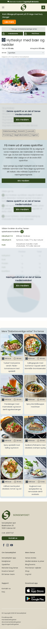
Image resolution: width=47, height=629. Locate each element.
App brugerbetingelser (10, 624)
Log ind (28, 574)
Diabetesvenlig (9, 131)
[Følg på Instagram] (7, 545)
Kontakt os (6, 588)
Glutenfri (21, 131)
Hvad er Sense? (8, 571)
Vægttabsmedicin (21, 135)
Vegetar (34, 135)
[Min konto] (43, 7)
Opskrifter (6, 564)
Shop (27, 571)
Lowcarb (30, 131)
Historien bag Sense (10, 568)
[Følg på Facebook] (3, 545)
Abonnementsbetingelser (11, 622)
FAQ (3, 592)
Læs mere (9, 22)
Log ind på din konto (31, 2)
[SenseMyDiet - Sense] (23, 7)
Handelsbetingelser (9, 620)
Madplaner (6, 561)
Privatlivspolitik (7, 617)
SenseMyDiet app (9, 558)
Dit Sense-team (8, 574)
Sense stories (30, 558)
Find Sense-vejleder (33, 568)
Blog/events (30, 564)
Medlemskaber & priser (34, 561)
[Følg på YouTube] (11, 545)
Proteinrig (7, 135)
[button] (3, 7)
